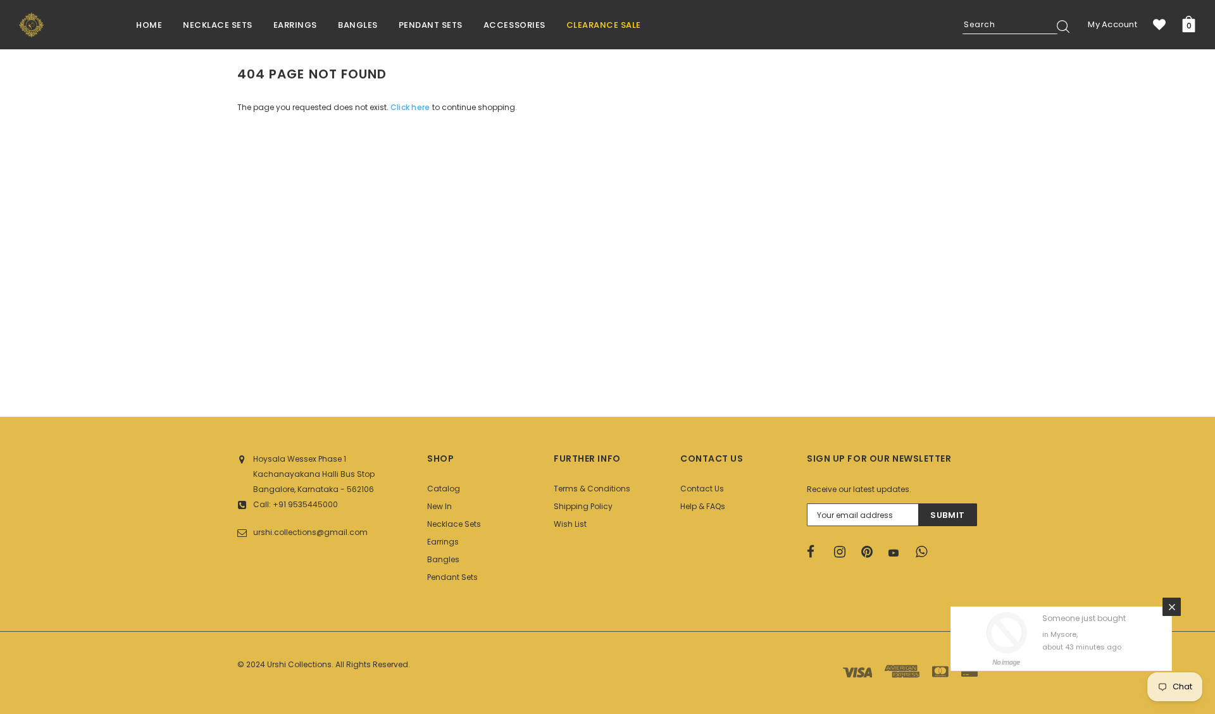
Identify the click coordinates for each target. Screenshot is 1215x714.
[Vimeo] (925, 552)
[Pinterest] (870, 552)
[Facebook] (816, 552)
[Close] (1171, 607)
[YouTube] (897, 553)
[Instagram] (843, 552)
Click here (411, 107)
